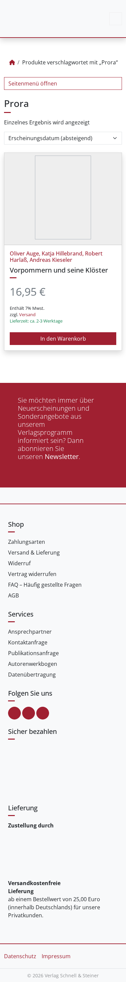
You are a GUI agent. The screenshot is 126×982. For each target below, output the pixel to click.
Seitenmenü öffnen (32, 83)
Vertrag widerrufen (32, 574)
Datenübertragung (32, 674)
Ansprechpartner (30, 631)
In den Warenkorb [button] (63, 338)
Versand (27, 314)
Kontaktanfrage (27, 642)
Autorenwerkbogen (32, 664)
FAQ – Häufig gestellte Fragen (45, 584)
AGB (13, 595)
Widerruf (19, 563)
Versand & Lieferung (34, 552)
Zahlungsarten (26, 541)
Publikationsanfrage (33, 653)
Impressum (56, 956)
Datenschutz (20, 956)
